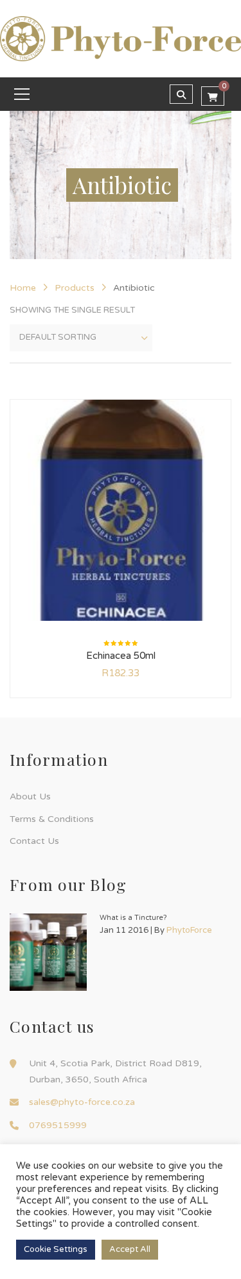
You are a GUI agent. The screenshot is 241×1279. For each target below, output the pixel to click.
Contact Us (34, 840)
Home (23, 287)
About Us (30, 796)
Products (74, 287)
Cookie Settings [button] (55, 1249)
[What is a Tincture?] (48, 952)
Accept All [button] (129, 1249)
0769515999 (58, 1125)
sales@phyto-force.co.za (82, 1102)
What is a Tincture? (133, 917)
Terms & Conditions (52, 819)
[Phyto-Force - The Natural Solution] (120, 37)
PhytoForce (189, 930)
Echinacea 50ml (121, 655)
